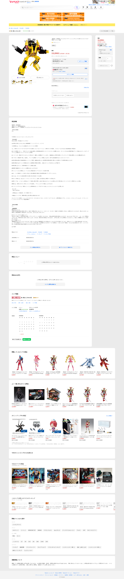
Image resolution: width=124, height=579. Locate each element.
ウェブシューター (28, 550)
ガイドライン (61, 575)
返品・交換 (28, 302)
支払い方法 (14, 302)
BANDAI (39, 530)
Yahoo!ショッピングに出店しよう (104, 4)
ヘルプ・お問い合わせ (77, 575)
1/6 (25, 541)
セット (18, 535)
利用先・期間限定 (62, 71)
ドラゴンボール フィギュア (54, 547)
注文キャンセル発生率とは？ (34, 311)
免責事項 (66, 575)
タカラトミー (16, 530)
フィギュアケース (17, 524)
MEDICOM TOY (32, 530)
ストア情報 (35, 302)
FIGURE (21, 28)
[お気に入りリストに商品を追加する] (112, 66)
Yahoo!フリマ (76, 572)
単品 (14, 535)
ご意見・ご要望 (86, 575)
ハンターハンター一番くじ (95, 547)
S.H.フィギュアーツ (91, 530)
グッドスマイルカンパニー (68, 530)
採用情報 (70, 575)
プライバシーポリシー (39, 575)
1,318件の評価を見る (23, 311)
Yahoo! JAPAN (92, 4)
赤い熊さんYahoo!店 (13, 28)
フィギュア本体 (47, 234)
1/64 (37, 541)
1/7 (21, 541)
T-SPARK (27, 28)
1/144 (42, 541)
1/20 (47, 541)
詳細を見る (86, 87)
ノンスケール (16, 541)
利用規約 (56, 575)
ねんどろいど (57, 530)
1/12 (29, 541)
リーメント (23, 530)
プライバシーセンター (49, 575)
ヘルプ (113, 4)
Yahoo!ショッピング (49, 572)
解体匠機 (22, 547)
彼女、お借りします (81, 547)
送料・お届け (21, 302)
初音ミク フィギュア (17, 550)
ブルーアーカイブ (42, 547)
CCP (84, 530)
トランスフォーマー (30, 547)
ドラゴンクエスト (48, 530)
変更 (111, 49)
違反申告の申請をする (84, 112)
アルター (79, 530)
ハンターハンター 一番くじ (69, 547)
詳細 (86, 78)
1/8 (33, 541)
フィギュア (39, 234)
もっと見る (108, 415)
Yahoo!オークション (67, 572)
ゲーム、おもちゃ (31, 234)
